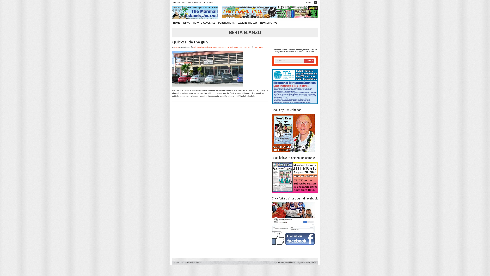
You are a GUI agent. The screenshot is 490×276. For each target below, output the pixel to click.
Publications (208, 2)
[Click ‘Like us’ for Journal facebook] (295, 223)
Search (308, 2)
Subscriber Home (178, 2)
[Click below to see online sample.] (295, 177)
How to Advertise (194, 2)
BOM (219, 47)
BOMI (224, 47)
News (186, 22)
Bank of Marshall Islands (200, 47)
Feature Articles (258, 47)
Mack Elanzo (234, 47)
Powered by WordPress (286, 263)
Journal (176, 47)
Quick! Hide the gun (190, 42)
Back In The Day (247, 22)
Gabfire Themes (310, 263)
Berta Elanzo (213, 47)
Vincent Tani (246, 47)
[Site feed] (316, 2)
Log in (275, 263)
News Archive (268, 22)
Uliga (240, 47)
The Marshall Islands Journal (190, 263)
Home (176, 22)
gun (228, 47)
